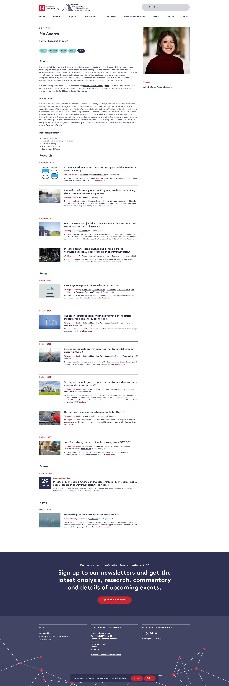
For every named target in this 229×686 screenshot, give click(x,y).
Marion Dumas (112, 256)
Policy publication (71, 290)
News (81, 50)
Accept (138, 679)
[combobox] (166, 7)
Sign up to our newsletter (114, 600)
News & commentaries (134, 17)
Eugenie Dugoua (95, 256)
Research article (71, 175)
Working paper (70, 198)
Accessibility (45, 633)
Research (53, 50)
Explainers (109, 17)
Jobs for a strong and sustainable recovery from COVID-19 (97, 442)
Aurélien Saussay (99, 290)
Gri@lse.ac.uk (103, 633)
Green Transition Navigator (96, 86)
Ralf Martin (104, 323)
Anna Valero (76, 292)
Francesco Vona (91, 292)
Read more (99, 181)
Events (156, 17)
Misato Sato (86, 290)
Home (42, 17)
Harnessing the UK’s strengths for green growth (91, 515)
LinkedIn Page (149, 87)
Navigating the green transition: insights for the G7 (94, 412)
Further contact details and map (106, 655)
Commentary (69, 519)
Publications (90, 17)
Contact (186, 17)
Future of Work (53, 125)
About (56, 17)
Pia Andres (84, 175)
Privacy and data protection (52, 636)
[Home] (40, 28)
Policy (63, 50)
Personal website (164, 87)
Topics (72, 17)
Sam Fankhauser (99, 175)
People (171, 17)
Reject (151, 679)
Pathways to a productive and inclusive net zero (91, 286)
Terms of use (45, 640)
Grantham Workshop (61, 478)
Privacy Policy (121, 678)
